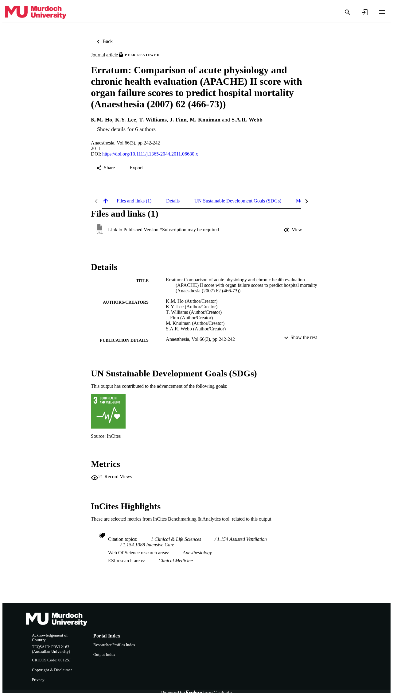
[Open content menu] (382, 12)
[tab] (134, 201)
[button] (293, 230)
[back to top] (105, 201)
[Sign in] (365, 12)
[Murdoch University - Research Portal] (35, 12)
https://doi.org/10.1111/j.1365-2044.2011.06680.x (150, 153)
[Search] (347, 12)
